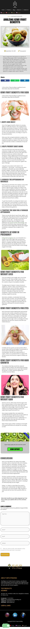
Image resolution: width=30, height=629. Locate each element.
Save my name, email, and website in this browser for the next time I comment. (12, 549)
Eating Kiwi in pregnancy (8, 238)
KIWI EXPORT (15, 449)
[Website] (14, 543)
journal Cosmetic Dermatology (17, 222)
